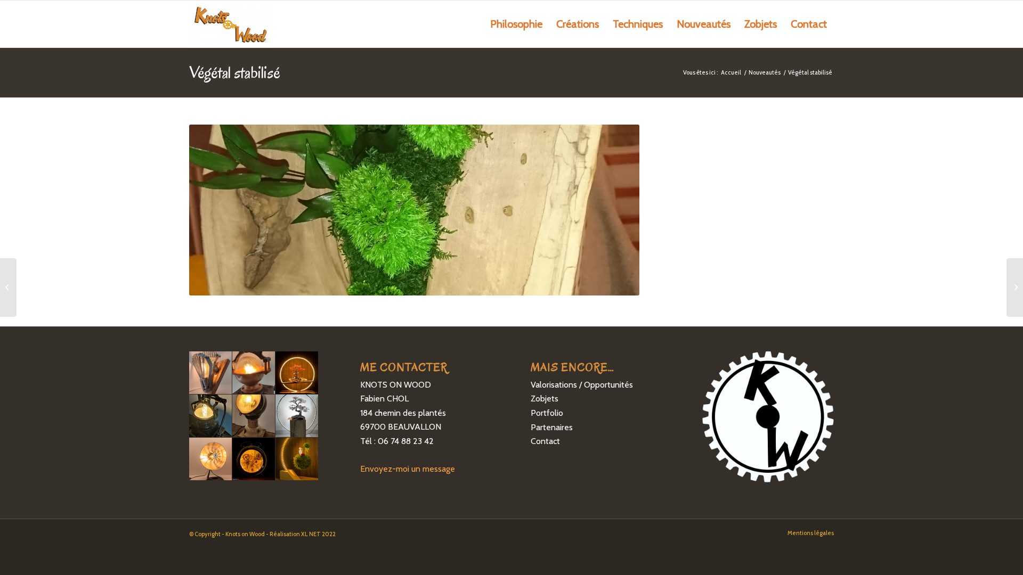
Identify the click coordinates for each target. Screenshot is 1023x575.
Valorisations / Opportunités (582, 385)
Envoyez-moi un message (407, 469)
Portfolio (547, 413)
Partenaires (552, 427)
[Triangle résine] (8, 287)
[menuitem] (516, 24)
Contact (545, 441)
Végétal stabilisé (234, 72)
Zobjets (544, 398)
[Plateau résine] (1014, 287)
